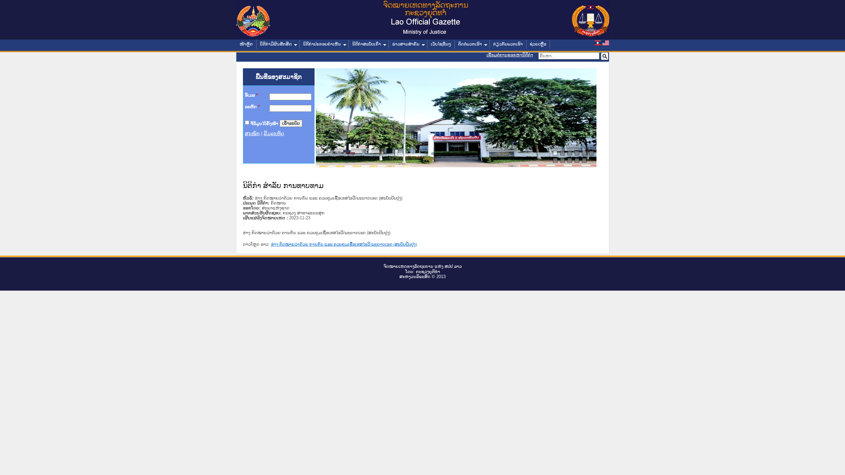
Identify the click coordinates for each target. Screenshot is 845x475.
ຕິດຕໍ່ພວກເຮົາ (470, 44)
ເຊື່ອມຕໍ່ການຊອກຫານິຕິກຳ (510, 54)
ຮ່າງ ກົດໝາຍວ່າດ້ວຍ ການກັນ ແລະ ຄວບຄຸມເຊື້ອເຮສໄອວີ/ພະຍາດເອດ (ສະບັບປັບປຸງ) (344, 244)
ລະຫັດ (252, 106)
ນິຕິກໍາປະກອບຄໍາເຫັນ (322, 44)
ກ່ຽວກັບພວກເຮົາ (508, 44)
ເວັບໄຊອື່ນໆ (441, 44)
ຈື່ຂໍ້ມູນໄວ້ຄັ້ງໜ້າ (264, 123)
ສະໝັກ (252, 133)
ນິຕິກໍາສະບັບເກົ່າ (366, 44)
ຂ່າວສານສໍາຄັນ (406, 44)
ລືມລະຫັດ (274, 133)
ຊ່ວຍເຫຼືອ (538, 44)
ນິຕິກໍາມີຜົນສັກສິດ (276, 44)
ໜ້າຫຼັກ (246, 44)
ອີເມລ (251, 95)
